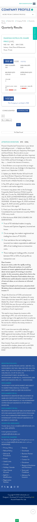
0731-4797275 (10, 428)
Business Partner (27, 454)
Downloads (25, 451)
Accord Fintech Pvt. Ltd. (18, 499)
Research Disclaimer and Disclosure (28, 466)
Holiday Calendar (9, 467)
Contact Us (25, 460)
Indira (17, 520)
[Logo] (6, 4)
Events (5, 459)
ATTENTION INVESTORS (10, 142)
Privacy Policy (8, 448)
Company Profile (21, 21)
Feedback (25, 457)
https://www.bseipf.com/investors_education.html (17, 286)
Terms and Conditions (25, 471)
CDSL (27, 142)
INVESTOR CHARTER (9, 437)
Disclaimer (25, 462)
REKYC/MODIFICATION (25, 4)
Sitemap (24, 448)
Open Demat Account (7, 471)
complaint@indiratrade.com (10, 434)
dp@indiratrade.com (19, 347)
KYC (21, 142)
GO (18, 125)
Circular (6, 464)
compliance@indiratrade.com (25, 426)
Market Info (10, 21)
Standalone (23, 110)
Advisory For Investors (26, 476)
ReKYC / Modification (7, 476)
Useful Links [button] (7, 462)
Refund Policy (7, 451)
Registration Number (7, 481)
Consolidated (8, 110)
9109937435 (5, 444)
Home (3, 21)
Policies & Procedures (7, 455)
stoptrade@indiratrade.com (16, 442)
